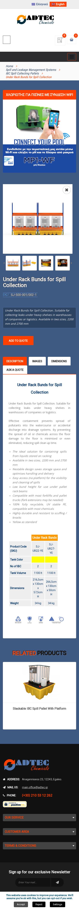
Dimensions (59, 361)
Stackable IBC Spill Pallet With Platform (39, 708)
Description (15, 361)
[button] (67, 190)
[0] (60, 41)
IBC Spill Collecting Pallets (22, 73)
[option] (37, 219)
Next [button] (71, 263)
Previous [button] (4, 263)
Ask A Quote (15, 369)
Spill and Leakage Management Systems (31, 70)
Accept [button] (21, 904)
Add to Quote (18, 340)
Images (37, 361)
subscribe (57, 882)
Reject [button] (38, 904)
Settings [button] (57, 904)
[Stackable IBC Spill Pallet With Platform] (39, 682)
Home (9, 66)
